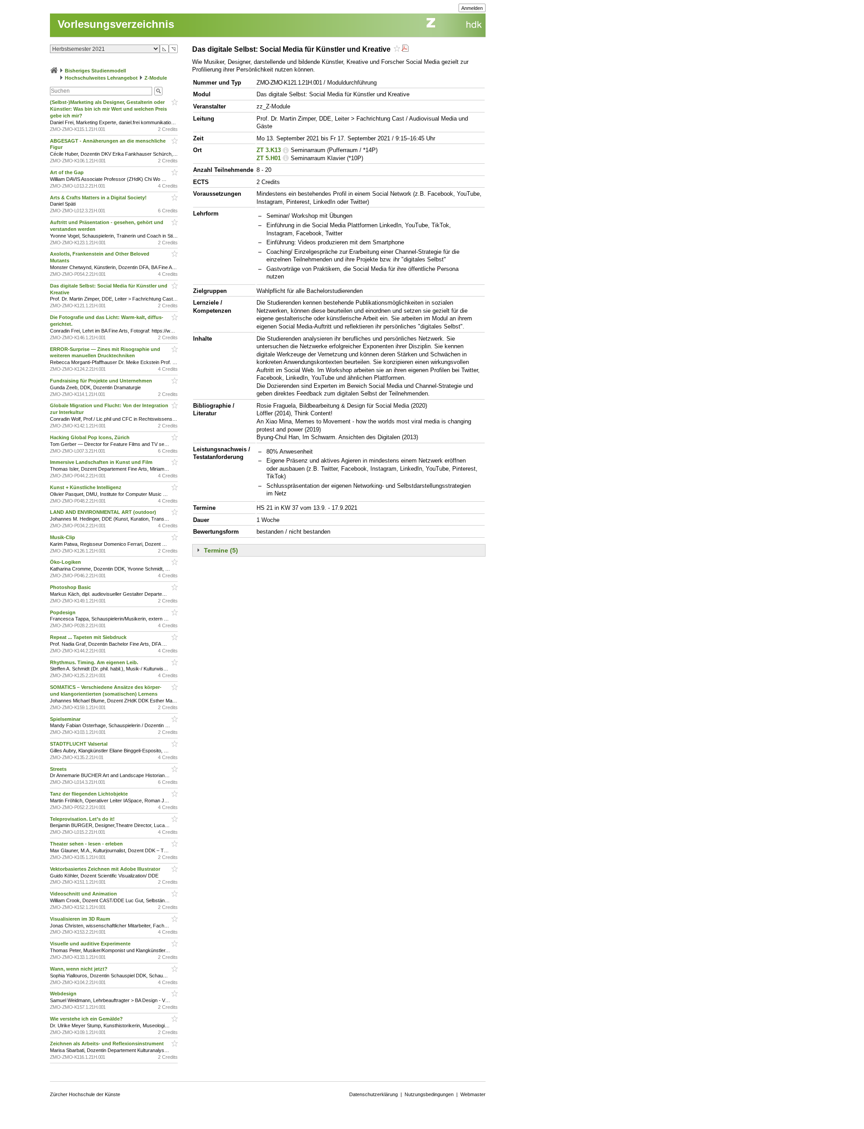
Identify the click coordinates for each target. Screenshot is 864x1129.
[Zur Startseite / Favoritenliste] (54, 70)
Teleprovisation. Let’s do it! (83, 819)
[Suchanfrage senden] (158, 91)
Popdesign (63, 612)
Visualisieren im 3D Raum (81, 919)
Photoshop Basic (71, 587)
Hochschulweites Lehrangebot (101, 78)
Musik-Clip (63, 537)
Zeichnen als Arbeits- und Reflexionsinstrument (107, 1043)
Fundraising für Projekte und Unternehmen (101, 380)
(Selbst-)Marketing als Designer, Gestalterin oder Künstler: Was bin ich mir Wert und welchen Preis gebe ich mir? (108, 108)
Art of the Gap (67, 172)
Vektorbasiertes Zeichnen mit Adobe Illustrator (106, 869)
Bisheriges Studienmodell (95, 70)
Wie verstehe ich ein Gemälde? (88, 1018)
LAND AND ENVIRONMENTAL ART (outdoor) (104, 512)
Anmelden (472, 8)
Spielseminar (66, 719)
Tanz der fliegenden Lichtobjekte (89, 793)
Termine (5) (221, 550)
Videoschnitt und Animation (84, 893)
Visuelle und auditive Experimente (91, 943)
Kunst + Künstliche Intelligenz (86, 487)
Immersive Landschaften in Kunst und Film (102, 462)
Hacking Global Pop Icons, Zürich (90, 437)
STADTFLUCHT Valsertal (79, 744)
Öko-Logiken (66, 562)
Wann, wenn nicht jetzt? (79, 969)
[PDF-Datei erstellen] (405, 49)
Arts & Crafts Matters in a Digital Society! (99, 197)
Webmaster (473, 1094)
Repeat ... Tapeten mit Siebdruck (89, 637)
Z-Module (155, 78)
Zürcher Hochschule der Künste (85, 1094)
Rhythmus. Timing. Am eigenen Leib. (95, 662)
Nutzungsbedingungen (429, 1094)
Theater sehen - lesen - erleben (87, 843)
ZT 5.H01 (268, 158)
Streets (59, 769)
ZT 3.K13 (268, 150)
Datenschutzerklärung (373, 1094)
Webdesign (64, 993)
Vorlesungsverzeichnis (116, 24)
